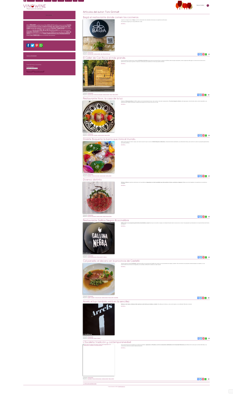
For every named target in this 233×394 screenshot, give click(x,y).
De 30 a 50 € (45, 30)
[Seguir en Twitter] (32, 46)
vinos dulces (46, 35)
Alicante (33, 25)
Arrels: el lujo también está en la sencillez (106, 302)
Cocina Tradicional (57, 28)
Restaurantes (90, 52)
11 (208, 297)
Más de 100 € (111, 297)
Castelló (89, 297)
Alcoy (27, 25)
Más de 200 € (107, 135)
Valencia (98, 338)
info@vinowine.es (121, 386)
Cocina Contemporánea (96, 378)
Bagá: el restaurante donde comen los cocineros (110, 17)
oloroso (36, 33)
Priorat (28, 35)
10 (208, 378)
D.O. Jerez (66, 28)
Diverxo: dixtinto (92, 180)
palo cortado (40, 33)
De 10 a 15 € (30, 30)
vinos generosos (52, 35)
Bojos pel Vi (50, 25)
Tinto (31, 35)
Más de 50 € (63, 31)
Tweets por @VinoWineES (31, 55)
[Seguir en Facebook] (28, 46)
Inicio (25, 1)
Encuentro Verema (66, 30)
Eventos (41, 32)
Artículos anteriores (89, 383)
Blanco (45, 25)
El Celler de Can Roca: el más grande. (104, 58)
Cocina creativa (42, 26)
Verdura (41, 35)
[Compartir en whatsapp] (41, 46)
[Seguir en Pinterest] (37, 46)
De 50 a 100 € (108, 175)
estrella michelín (106, 94)
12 (208, 94)
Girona (111, 94)
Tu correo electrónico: (30, 66)
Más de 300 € (115, 94)
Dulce (59, 30)
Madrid (104, 216)
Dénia (62, 30)
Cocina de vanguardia (98, 94)
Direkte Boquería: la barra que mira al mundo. (109, 139)
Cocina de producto (36, 28)
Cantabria (56, 25)
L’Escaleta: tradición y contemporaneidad (107, 342)
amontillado (38, 25)
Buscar (208, 5)
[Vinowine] (34, 9)
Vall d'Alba (116, 297)
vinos (43, 35)
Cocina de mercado (95, 175)
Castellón (93, 297)
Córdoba (95, 135)
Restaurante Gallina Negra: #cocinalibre (106, 220)
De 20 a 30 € (36, 30)
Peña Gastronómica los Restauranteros (56, 33)
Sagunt (95, 338)
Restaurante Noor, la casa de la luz (103, 99)
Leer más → (123, 23)
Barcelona (89, 175)
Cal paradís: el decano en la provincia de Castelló (111, 261)
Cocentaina (89, 378)
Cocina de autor (90, 94)
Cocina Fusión (102, 175)
